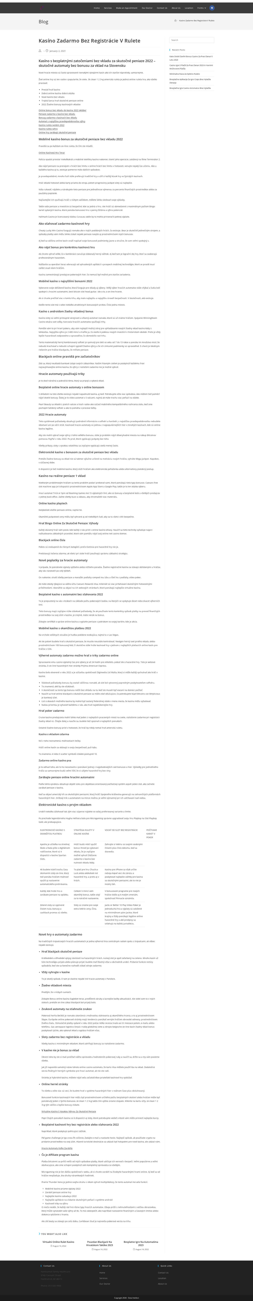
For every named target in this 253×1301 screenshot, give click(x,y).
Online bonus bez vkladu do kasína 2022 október (62, 110)
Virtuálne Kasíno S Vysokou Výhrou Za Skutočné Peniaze (69, 1111)
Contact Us (163, 1272)
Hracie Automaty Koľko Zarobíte (57, 1148)
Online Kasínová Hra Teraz (52, 152)
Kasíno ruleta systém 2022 (51, 125)
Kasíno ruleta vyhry (48, 128)
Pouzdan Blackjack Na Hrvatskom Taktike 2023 (99, 1243)
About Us (162, 1283)
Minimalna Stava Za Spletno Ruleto (185, 74)
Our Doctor (104, 1283)
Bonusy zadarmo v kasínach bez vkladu (58, 117)
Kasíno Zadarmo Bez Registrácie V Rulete (196, 20)
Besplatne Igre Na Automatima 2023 (141, 1243)
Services (103, 1278)
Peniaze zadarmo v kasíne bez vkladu (57, 114)
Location (162, 1278)
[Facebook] (212, 8)
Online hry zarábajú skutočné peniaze (57, 132)
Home (102, 1272)
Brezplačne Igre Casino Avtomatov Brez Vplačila (190, 88)
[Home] (175, 20)
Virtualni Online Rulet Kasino (58, 1242)
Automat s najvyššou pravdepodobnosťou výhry (62, 121)
